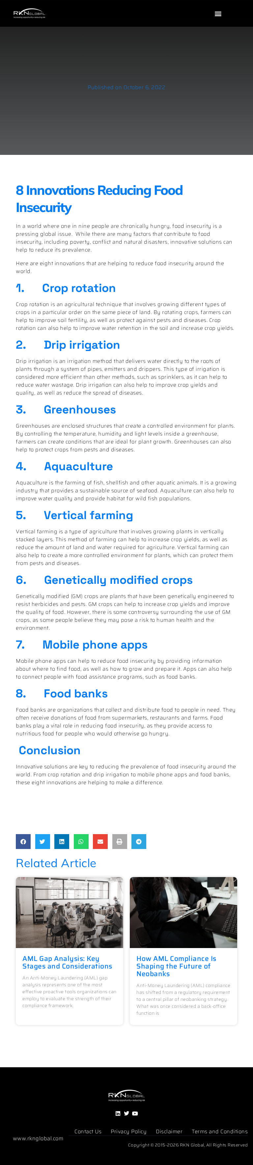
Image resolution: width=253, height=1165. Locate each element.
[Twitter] (126, 1113)
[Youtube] (135, 1113)
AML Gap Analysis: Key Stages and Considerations (67, 962)
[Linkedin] (118, 1113)
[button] (218, 13)
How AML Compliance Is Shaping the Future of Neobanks (176, 966)
